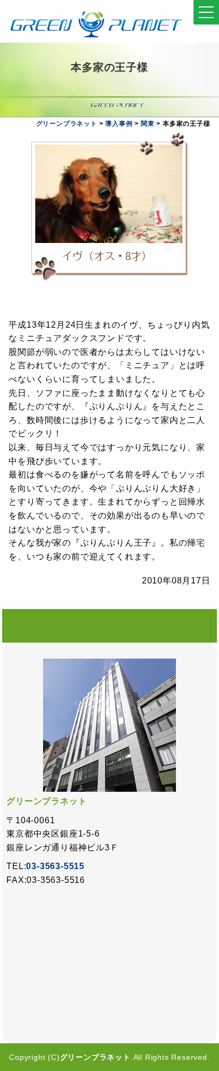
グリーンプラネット (95, 1057)
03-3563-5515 (55, 866)
